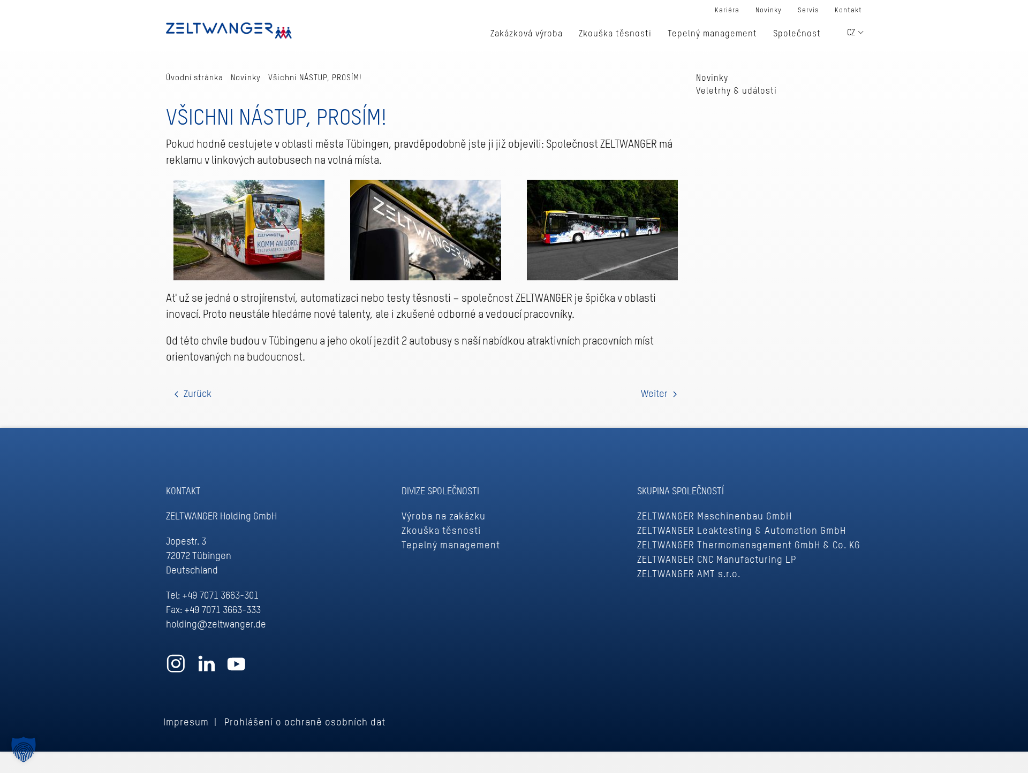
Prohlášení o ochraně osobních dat (305, 723)
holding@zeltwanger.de (216, 625)
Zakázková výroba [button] (526, 34)
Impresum (186, 723)
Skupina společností (680, 491)
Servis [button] (808, 10)
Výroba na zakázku (444, 517)
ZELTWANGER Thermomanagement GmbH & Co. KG (748, 545)
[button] (23, 749)
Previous (193, 394)
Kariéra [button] (727, 10)
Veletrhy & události (736, 91)
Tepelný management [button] (712, 34)
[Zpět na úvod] (229, 29)
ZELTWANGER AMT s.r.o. (688, 574)
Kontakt (848, 10)
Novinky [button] (768, 10)
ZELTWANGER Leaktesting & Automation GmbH (741, 531)
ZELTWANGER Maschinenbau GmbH (714, 517)
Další (658, 394)
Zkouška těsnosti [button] (615, 34)
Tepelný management (451, 545)
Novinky (712, 78)
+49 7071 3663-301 (220, 596)
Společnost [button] (797, 34)
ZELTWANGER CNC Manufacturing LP (716, 560)
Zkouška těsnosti (441, 531)
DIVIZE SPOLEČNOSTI (440, 491)
